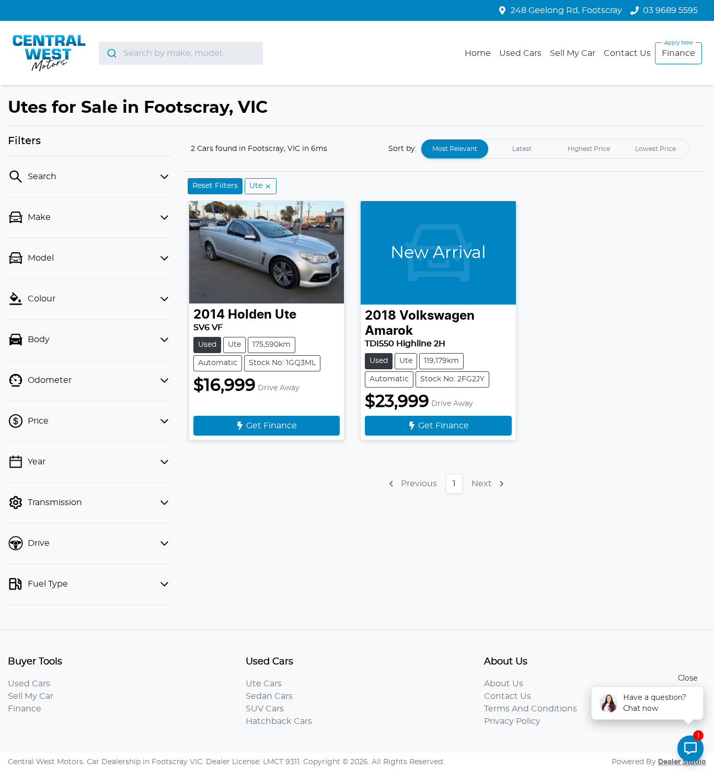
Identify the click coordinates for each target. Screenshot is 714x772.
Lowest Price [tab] (655, 149)
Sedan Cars (269, 696)
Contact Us (627, 53)
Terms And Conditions (530, 709)
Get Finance (271, 426)
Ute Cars (264, 684)
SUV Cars (265, 709)
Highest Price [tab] (589, 149)
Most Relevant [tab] (454, 149)
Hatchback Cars (279, 721)
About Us (503, 684)
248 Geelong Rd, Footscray (566, 10)
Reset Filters (215, 186)
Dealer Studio (682, 762)
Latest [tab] (522, 149)
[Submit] (111, 53)
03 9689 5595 (670, 10)
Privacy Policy (512, 721)
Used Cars (520, 53)
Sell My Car (572, 53)
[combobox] (181, 53)
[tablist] (555, 149)
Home (478, 53)
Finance (678, 53)
